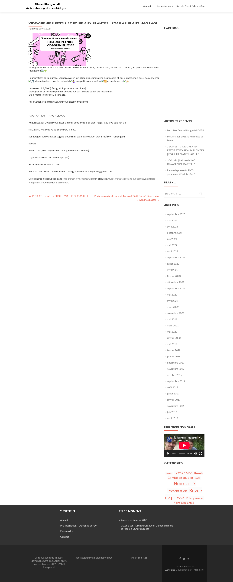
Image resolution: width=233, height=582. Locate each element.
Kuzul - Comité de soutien (185, 475)
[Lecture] (168, 453)
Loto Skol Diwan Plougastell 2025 (185, 130)
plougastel (150, 178)
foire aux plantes (135, 178)
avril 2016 (172, 418)
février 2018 (174, 350)
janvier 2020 (174, 337)
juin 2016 (172, 411)
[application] (184, 445)
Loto (198, 477)
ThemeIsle (198, 569)
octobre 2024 (174, 232)
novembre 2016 (175, 405)
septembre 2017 (176, 381)
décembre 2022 (175, 282)
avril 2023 (172, 269)
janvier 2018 (174, 356)
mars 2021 (173, 325)
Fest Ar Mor (183, 473)
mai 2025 (172, 220)
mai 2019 (172, 343)
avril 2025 (172, 226)
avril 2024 (172, 251)
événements (120, 178)
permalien (63, 182)
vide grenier (34, 182)
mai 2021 (172, 319)
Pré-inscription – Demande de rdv (78, 525)
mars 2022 (173, 306)
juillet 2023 (173, 263)
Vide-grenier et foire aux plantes (78, 178)
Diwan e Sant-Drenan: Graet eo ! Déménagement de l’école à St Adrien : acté (146, 527)
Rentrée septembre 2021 (134, 519)
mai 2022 (172, 294)
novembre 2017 (175, 368)
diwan (110, 178)
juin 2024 (172, 238)
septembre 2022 (176, 288)
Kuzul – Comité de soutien (190, 5)
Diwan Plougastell (47, 4)
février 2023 (174, 275)
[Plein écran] (200, 453)
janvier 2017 (174, 399)
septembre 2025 (176, 214)
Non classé (184, 483)
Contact (169, 473)
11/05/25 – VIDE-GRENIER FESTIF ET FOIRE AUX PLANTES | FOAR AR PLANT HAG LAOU (185, 150)
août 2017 (172, 387)
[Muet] (195, 453)
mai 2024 (172, 245)
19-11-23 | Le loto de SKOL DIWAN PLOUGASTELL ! (59, 195)
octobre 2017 (174, 374)
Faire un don (66, 531)
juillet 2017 (173, 393)
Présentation (164, 5)
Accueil (147, 5)
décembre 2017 (175, 362)
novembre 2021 (175, 313)
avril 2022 (172, 300)
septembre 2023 (176, 257)
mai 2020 (172, 331)
